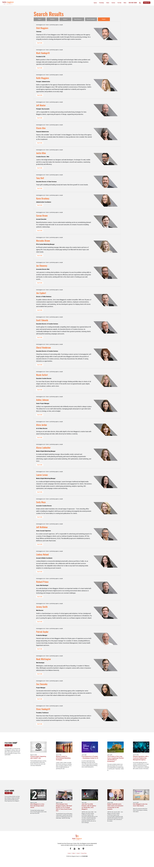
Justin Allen (41, 153)
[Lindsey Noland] (105, 561)
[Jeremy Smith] (105, 613)
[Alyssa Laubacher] (105, 455)
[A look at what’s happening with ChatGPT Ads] (38, 747)
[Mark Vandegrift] (105, 59)
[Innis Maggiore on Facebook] (70, 849)
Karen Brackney (42, 198)
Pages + (40, 19)
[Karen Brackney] (105, 200)
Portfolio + (52, 19)
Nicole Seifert (42, 374)
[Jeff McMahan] (105, 534)
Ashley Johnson (42, 399)
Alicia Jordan (41, 424)
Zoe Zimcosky (41, 684)
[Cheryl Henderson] (105, 354)
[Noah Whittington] (105, 665)
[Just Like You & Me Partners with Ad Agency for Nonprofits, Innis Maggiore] (90, 794)
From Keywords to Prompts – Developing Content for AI (90, 757)
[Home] (8, 3)
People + (104, 19)
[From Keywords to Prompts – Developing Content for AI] (90, 747)
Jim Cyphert (41, 293)
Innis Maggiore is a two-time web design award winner (37, 805)
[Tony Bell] (105, 181)
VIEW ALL (7, 745)
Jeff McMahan (42, 527)
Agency (95, 2)
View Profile (39, 42)
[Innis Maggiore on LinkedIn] (79, 849)
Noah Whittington (43, 659)
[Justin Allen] (105, 159)
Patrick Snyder (42, 631)
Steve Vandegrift (43, 709)
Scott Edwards (42, 320)
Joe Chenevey (41, 265)
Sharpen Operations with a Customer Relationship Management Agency (140, 758)
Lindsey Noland (42, 554)
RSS (11, 745)
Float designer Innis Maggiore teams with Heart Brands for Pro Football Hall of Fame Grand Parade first (64, 807)
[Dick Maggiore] (105, 34)
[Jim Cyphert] (105, 300)
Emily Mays (41, 502)
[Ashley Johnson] (105, 406)
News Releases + (78, 19)
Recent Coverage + (91, 19)
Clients (107, 2)
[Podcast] (83, 849)
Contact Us (147, 2)
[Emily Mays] (105, 508)
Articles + (65, 19)
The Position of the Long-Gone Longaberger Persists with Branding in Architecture (115, 759)
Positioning (101, 2)
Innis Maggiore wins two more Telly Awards (140, 805)
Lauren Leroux (42, 474)
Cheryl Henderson (43, 347)
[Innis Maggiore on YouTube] (75, 849)
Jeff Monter (41, 105)
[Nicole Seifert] (105, 381)
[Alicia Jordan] (105, 430)
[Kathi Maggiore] (105, 85)
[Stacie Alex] (105, 134)
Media (125, 2)
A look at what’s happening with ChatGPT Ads (38, 757)
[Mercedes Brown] (105, 247)
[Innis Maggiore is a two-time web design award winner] (38, 794)
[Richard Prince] (105, 588)
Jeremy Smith (41, 606)
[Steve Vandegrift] (105, 715)
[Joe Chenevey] (105, 273)
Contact (77, 853)
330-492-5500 (133, 3)
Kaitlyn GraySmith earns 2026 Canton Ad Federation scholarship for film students (115, 806)
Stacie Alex (41, 128)
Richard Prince (42, 581)
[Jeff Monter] (105, 110)
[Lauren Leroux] (105, 482)
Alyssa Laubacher (43, 447)
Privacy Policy (83, 853)
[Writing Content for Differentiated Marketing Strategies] (64, 747)
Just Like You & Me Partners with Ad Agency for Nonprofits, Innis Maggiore (89, 806)
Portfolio (119, 2)
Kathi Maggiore (42, 78)
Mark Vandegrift (43, 53)
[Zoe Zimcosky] (105, 690)
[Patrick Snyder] (105, 639)
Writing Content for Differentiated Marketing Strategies (63, 758)
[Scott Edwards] (105, 327)
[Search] (140, 2)
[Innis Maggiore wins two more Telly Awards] (141, 794)
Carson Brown (42, 215)
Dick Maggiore (42, 28)
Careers (69, 853)
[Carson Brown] (105, 222)
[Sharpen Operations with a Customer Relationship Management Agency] (141, 747)
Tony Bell (40, 178)
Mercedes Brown (43, 240)
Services (113, 2)
